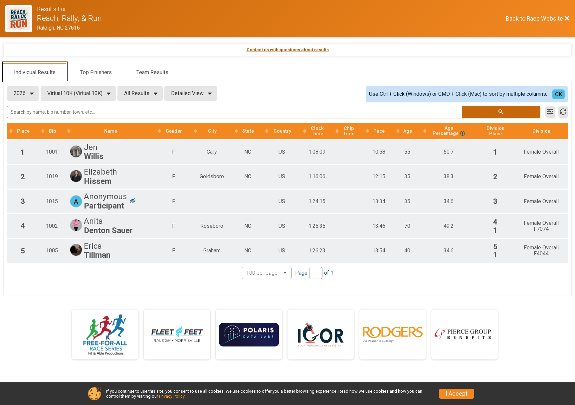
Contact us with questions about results (288, 49)
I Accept (457, 393)
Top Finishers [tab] (96, 72)
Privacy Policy (171, 396)
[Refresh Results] (563, 112)
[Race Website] (21, 18)
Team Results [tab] (152, 72)
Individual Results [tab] (35, 72)
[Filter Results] (550, 112)
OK (558, 94)
